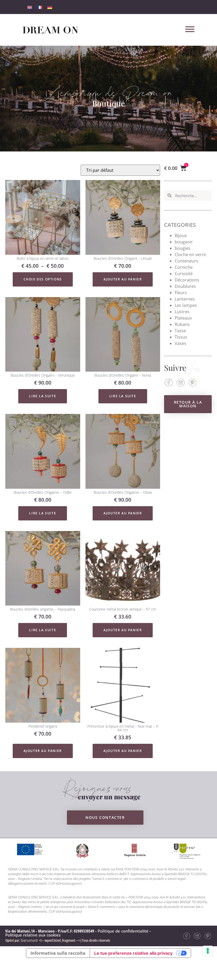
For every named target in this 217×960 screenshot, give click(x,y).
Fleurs (181, 293)
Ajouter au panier (122, 279)
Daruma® (29, 940)
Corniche (184, 267)
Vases (180, 343)
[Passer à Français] (40, 7)
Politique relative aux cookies (33, 935)
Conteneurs (186, 261)
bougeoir (184, 242)
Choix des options (43, 279)
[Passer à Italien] (30, 7)
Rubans (182, 324)
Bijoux (181, 235)
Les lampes (186, 305)
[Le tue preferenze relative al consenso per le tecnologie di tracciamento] (208, 951)
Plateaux (183, 318)
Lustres (182, 312)
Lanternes (185, 299)
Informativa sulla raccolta (57, 953)
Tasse (180, 331)
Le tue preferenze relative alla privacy (133, 953)
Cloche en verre (190, 254)
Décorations (187, 280)
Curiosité (184, 273)
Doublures (185, 286)
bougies (183, 248)
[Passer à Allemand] (50, 7)
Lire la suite (42, 396)
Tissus (181, 337)
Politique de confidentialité (123, 931)
